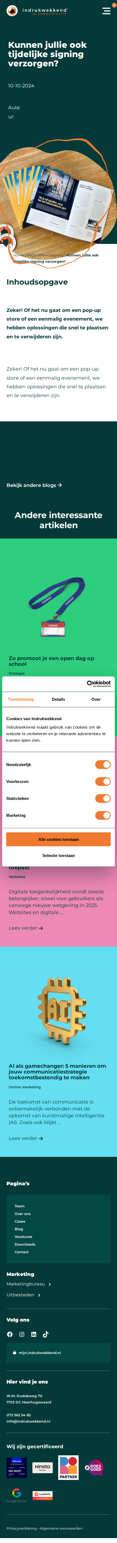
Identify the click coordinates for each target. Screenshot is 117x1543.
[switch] (103, 781)
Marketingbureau (26, 1284)
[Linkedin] (33, 1334)
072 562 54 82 (19, 1415)
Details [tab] (58, 699)
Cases (20, 1221)
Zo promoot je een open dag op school (51, 661)
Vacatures (23, 1237)
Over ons (23, 1214)
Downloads (25, 1244)
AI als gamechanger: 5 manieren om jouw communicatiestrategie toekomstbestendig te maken (57, 1072)
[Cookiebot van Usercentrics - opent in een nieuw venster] (87, 684)
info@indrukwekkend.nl (28, 1421)
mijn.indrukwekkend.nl (40, 1353)
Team (19, 1206)
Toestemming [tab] (21, 699)
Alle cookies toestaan (58, 839)
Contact (22, 1252)
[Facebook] (10, 1334)
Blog (19, 1229)
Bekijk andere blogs (31, 485)
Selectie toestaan (58, 855)
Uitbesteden (20, 1294)
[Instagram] (22, 1334)
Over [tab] (96, 699)
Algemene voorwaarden (61, 1528)
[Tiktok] (45, 1334)
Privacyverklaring (22, 1528)
